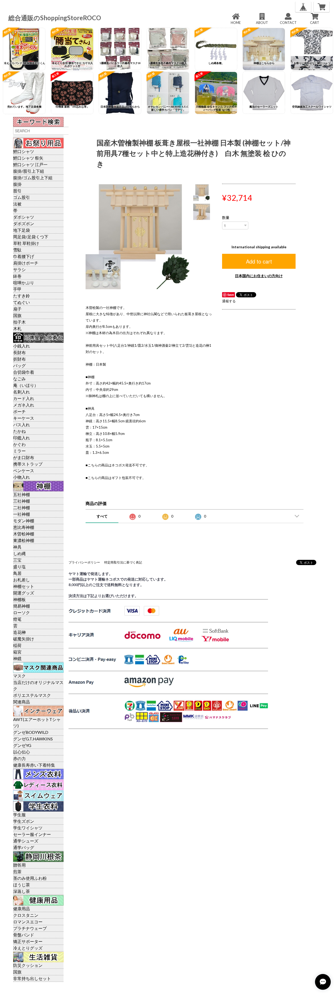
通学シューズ (25, 840)
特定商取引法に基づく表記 (123, 562)
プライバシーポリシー (84, 562)
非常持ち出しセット (32, 978)
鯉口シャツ (23, 151)
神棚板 (19, 599)
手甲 (17, 289)
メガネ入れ (23, 404)
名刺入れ (21, 391)
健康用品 (21, 908)
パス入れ (21, 424)
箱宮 (17, 651)
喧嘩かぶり (23, 282)
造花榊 (19, 632)
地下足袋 (21, 230)
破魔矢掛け (23, 638)
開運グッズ (23, 592)
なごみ (19, 378)
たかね (19, 431)
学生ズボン (23, 821)
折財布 (19, 358)
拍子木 (19, 321)
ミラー (19, 450)
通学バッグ (23, 847)
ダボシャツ (23, 216)
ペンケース (23, 470)
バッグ (19, 365)
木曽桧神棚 (23, 533)
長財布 (19, 352)
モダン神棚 (23, 520)
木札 (17, 328)
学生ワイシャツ (28, 827)
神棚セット (23, 586)
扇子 (17, 308)
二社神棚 (21, 507)
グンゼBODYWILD (30, 732)
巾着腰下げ (23, 256)
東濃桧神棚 (23, 540)
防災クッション (28, 965)
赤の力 (19, 758)
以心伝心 (21, 751)
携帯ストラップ (28, 463)
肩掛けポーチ (25, 262)
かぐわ (19, 444)
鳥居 (17, 573)
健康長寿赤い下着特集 (34, 764)
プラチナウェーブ (30, 928)
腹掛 (17, 184)
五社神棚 (21, 494)
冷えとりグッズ (28, 947)
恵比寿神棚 (23, 527)
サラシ (19, 269)
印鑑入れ (21, 437)
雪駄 (17, 249)
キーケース (23, 417)
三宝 (17, 559)
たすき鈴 (21, 295)
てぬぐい (21, 302)
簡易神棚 (21, 605)
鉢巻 (17, 275)
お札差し (21, 579)
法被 (17, 203)
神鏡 (17, 658)
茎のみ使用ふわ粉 (30, 878)
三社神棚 (21, 500)
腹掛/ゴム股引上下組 (32, 177)
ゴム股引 (21, 197)
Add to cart (259, 261)
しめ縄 (19, 553)
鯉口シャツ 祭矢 (28, 157)
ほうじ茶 (21, 884)
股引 (17, 190)
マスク (19, 675)
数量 (225, 217)
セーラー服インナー (32, 834)
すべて (102, 516)
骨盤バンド (23, 934)
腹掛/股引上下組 (28, 171)
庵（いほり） (25, 385)
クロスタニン (25, 915)
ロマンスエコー (28, 921)
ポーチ (19, 411)
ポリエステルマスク (32, 695)
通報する (229, 301)
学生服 (19, 814)
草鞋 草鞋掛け (26, 243)
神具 (17, 546)
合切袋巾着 (23, 372)
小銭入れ (21, 345)
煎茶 (17, 871)
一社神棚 (21, 514)
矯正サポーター (28, 941)
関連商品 (21, 701)
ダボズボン (23, 223)
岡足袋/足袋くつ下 (30, 236)
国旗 (17, 315)
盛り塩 (19, 566)
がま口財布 (23, 457)
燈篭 (17, 619)
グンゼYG (22, 745)
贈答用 (19, 864)
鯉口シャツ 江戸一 (30, 164)
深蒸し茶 (21, 891)
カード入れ (23, 398)
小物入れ (21, 477)
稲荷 (17, 645)
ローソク (21, 612)
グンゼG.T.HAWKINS (33, 738)
